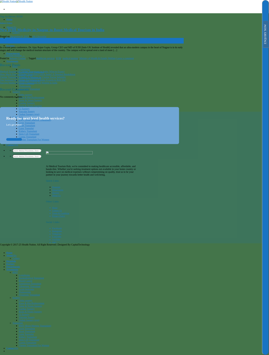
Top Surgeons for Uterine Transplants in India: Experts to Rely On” (33, 80)
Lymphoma (24, 69)
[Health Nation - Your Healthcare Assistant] (16, 1)
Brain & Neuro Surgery (30, 106)
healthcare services (45, 58)
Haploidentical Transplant (31, 278)
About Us (11, 27)
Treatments (12, 61)
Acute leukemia (26, 289)
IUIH (58, 58)
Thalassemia (25, 86)
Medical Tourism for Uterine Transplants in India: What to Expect (32, 71)
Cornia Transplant (27, 136)
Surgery (16, 92)
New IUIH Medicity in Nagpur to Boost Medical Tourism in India (52, 30)
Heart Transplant (27, 125)
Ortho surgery (25, 94)
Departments (13, 53)
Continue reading (15, 55)
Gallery (16, 32)
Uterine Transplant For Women (34, 139)
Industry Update (6, 23)
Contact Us (12, 145)
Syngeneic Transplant (29, 89)
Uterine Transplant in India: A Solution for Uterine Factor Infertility (33, 77)
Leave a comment (125, 58)
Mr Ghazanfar (39, 36)
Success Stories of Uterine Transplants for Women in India (28, 82)
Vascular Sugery (27, 111)
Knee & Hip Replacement (31, 97)
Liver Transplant (27, 122)
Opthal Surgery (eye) (29, 114)
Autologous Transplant (30, 283)
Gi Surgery (24, 108)
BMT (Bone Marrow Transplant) (35, 325)
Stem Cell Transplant (29, 134)
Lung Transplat (26, 128)
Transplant (17, 323)
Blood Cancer (25, 280)
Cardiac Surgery (27, 103)
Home (9, 19)
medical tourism (70, 58)
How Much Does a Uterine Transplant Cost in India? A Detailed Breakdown (37, 74)
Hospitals (11, 261)
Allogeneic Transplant (29, 286)
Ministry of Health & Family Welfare (97, 58)
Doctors (10, 45)
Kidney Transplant (28, 131)
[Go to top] (4, 247)
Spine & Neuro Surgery (30, 100)
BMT (15, 272)
